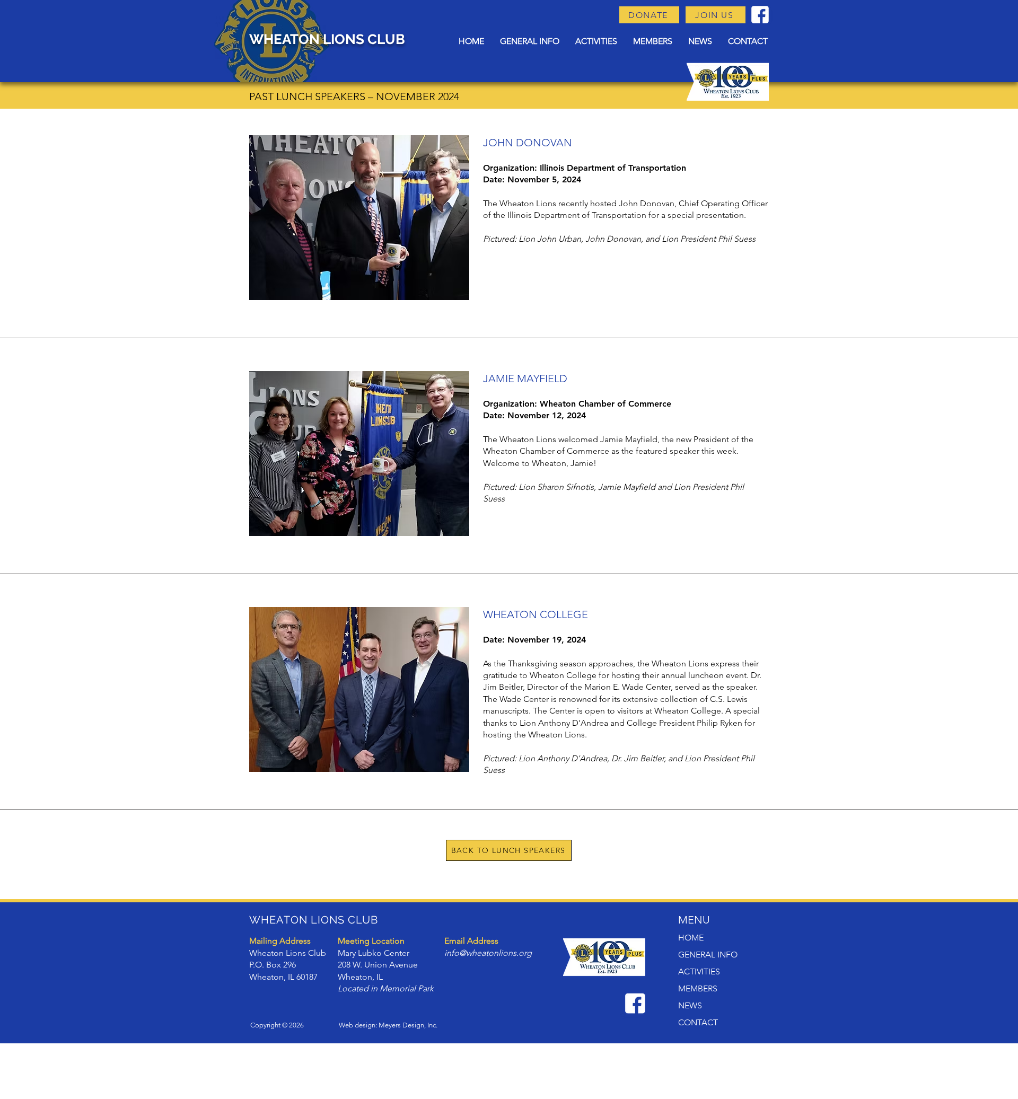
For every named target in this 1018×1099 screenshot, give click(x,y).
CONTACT (698, 1022)
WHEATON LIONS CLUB (327, 39)
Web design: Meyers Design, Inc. (388, 1025)
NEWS (690, 1005)
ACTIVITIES (699, 971)
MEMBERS (697, 988)
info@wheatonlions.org (488, 953)
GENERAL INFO (708, 954)
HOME (691, 938)
